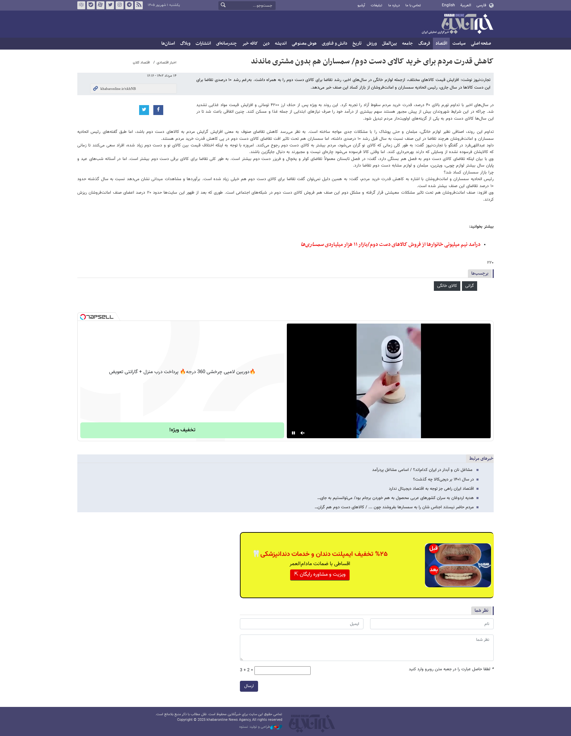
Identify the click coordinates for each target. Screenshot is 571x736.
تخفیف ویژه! (182, 430)
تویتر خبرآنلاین (110, 5)
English (448, 5)
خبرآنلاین (457, 24)
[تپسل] (83, 317)
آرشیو (361, 5)
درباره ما (394, 5)
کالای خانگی (447, 286)
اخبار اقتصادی (166, 62)
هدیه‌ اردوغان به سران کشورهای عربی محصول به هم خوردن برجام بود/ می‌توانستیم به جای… (395, 498)
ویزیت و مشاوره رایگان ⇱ (320, 574)
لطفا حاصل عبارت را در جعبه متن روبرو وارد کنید (451, 669)
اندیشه (280, 43)
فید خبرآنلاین (139, 5)
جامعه (407, 43)
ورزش (372, 43)
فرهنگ (424, 43)
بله (91, 5)
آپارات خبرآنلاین (100, 5)
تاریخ (357, 43)
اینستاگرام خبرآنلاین (120, 5)
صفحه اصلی (481, 43)
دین (266, 43)
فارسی (481, 5)
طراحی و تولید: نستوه (254, 727)
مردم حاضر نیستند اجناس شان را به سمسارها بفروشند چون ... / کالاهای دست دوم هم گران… (394, 507)
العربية (465, 5)
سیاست (459, 43)
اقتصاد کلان (141, 62)
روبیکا (81, 5)
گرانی (469, 286)
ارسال (249, 686)
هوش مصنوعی (304, 43)
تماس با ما (413, 5)
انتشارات (203, 43)
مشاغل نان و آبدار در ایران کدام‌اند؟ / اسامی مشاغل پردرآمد (423, 470)
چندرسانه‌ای (226, 43)
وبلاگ (185, 43)
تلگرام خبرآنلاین (129, 5)
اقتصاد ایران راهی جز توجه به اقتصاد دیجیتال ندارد (431, 488)
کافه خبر (250, 43)
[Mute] (303, 433)
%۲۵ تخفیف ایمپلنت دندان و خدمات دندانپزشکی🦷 (320, 554)
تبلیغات (376, 5)
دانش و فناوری (334, 43)
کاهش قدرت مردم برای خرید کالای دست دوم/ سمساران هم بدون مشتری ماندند (372, 61)
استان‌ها (168, 43)
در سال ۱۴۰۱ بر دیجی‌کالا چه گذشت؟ (443, 479)
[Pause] (293, 433)
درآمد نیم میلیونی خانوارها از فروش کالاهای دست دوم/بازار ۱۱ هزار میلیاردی (390, 244)
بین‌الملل (389, 43)
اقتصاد (441, 43)
